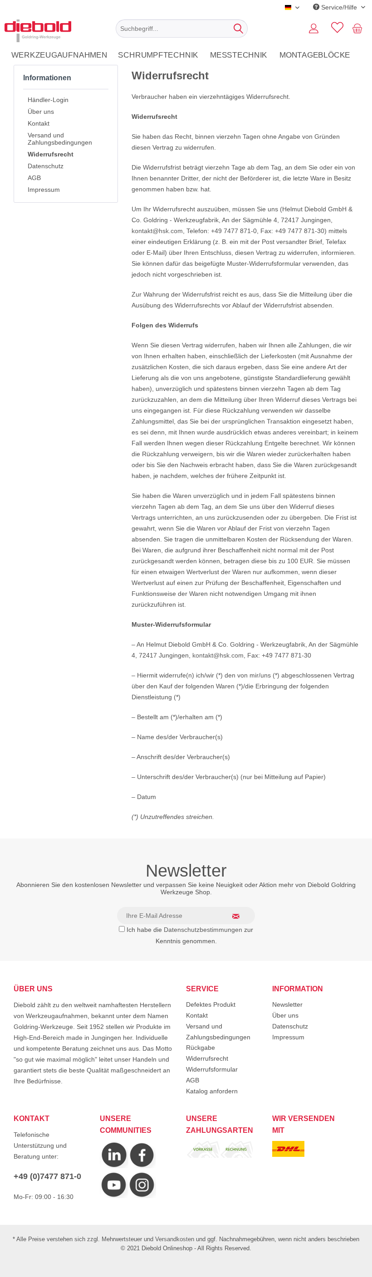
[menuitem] (182, 28)
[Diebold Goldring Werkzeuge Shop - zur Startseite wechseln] (38, 30)
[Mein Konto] (313, 28)
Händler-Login (48, 99)
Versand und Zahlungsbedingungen (60, 139)
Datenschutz (46, 166)
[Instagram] (142, 1166)
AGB (34, 177)
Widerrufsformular (212, 1069)
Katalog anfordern (212, 1091)
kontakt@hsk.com (157, 230)
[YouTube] (114, 1195)
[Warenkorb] (359, 28)
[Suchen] (238, 28)
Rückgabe (200, 1047)
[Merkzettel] (336, 28)
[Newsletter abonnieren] (241, 916)
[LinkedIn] (114, 1166)
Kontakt (38, 123)
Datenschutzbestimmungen (203, 929)
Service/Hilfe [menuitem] (339, 7)
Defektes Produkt (210, 1004)
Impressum (44, 189)
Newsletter (287, 1004)
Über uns (41, 111)
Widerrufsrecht (50, 154)
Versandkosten (174, 1239)
